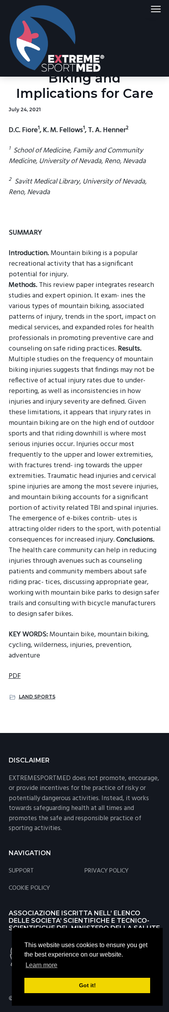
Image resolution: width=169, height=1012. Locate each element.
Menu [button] (146, 9)
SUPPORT (21, 871)
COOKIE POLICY (29, 888)
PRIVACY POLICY (106, 871)
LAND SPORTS (37, 697)
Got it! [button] (87, 985)
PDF (15, 676)
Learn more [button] (41, 965)
